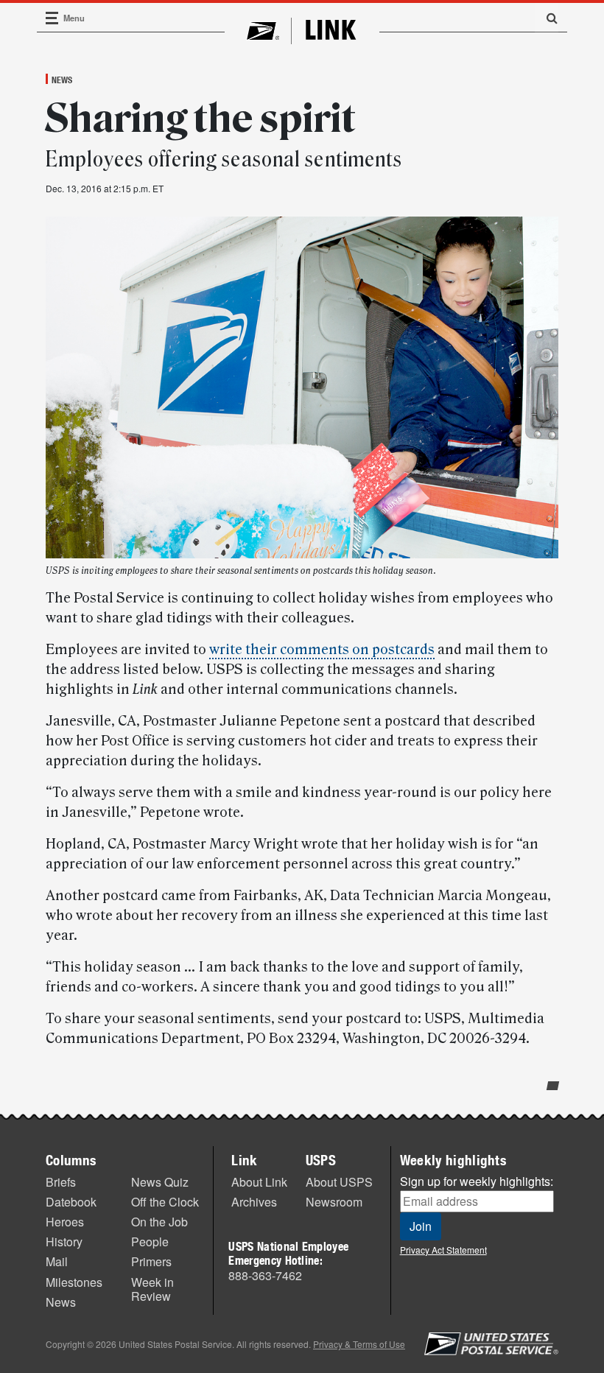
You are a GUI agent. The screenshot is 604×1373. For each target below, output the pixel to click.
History (64, 1241)
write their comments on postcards (322, 650)
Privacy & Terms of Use (359, 1344)
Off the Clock (165, 1201)
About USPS (339, 1181)
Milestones (74, 1282)
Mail (57, 1261)
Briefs (61, 1181)
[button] (546, 17)
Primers (151, 1261)
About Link (259, 1181)
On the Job (159, 1221)
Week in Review (152, 1289)
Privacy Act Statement (443, 1249)
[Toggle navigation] (52, 18)
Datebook (71, 1201)
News (62, 79)
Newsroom (334, 1201)
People (150, 1241)
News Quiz (160, 1181)
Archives (254, 1201)
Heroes (65, 1221)
